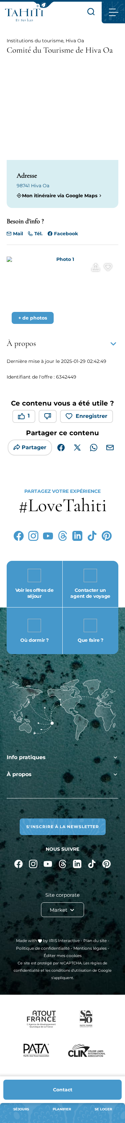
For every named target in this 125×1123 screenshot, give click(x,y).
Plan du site (95, 940)
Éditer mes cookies (63, 955)
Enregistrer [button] (91, 416)
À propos (19, 774)
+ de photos (32, 318)
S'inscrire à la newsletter (62, 826)
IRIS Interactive (64, 940)
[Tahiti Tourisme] (24, 15)
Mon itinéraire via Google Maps (59, 195)
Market (59, 910)
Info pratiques (26, 757)
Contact (62, 1090)
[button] (43, 4)
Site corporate (62, 895)
